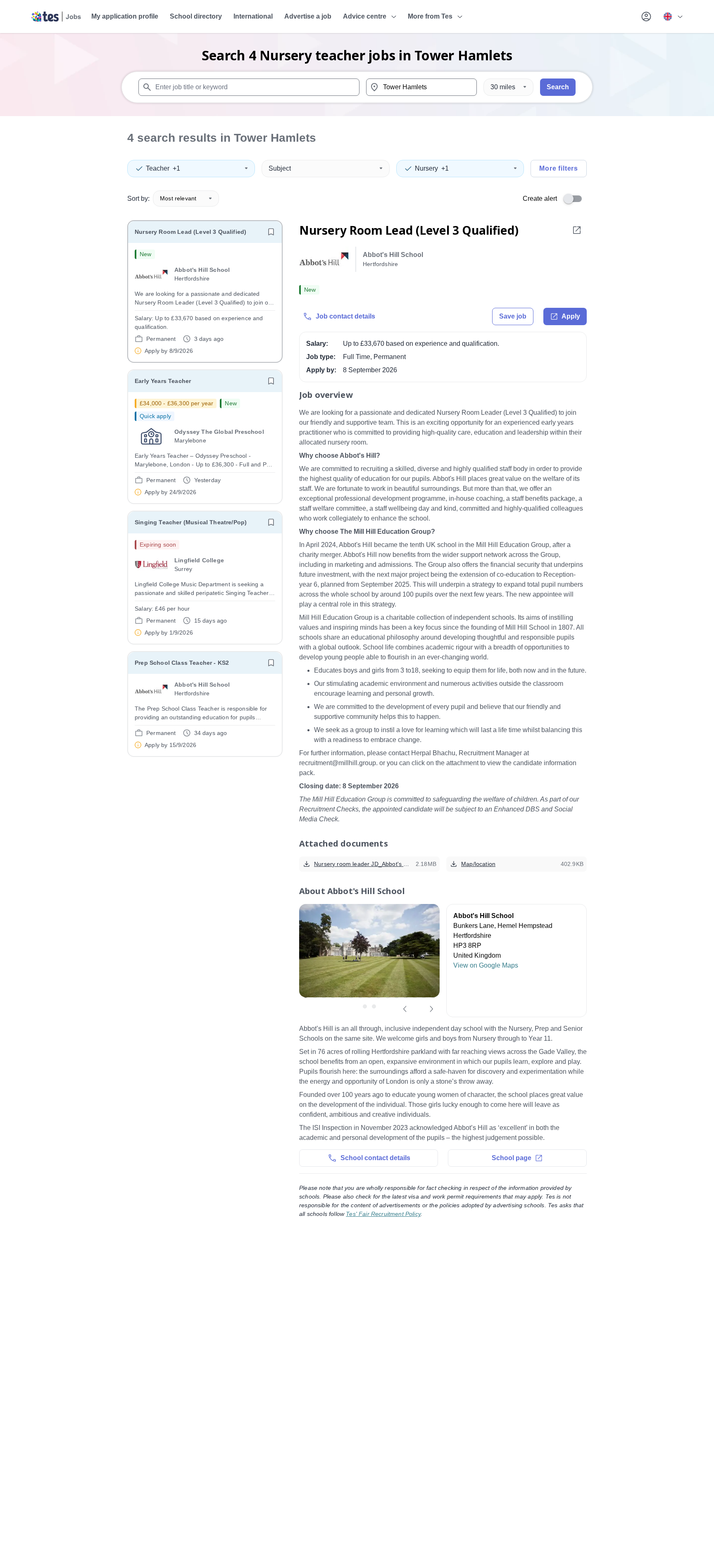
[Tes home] (56, 16)
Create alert (540, 198)
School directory (196, 16)
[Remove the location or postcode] (467, 87)
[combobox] (248, 87)
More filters (558, 168)
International (253, 16)
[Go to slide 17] (374, 1006)
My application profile (124, 16)
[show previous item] (405, 1009)
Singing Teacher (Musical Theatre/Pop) (191, 522)
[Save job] (271, 232)
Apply (571, 316)
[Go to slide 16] (365, 1006)
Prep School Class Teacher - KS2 (182, 662)
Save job (512, 316)
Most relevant (178, 198)
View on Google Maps (485, 965)
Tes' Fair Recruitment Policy (383, 1214)
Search (558, 86)
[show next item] (431, 1009)
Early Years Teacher (163, 381)
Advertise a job (307, 16)
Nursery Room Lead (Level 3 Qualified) (190, 231)
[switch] (575, 198)
